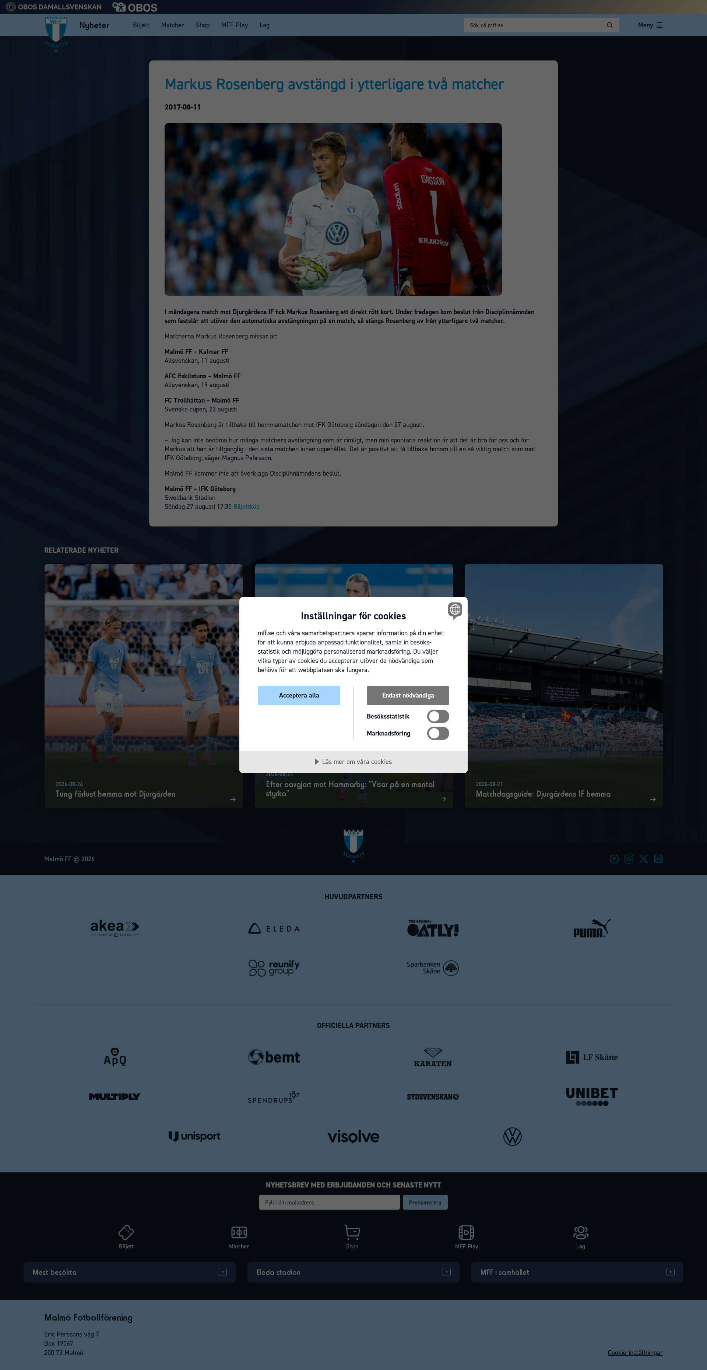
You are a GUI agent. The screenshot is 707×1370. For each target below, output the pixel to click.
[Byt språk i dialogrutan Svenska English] (454, 611)
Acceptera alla (299, 695)
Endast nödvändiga (408, 695)
